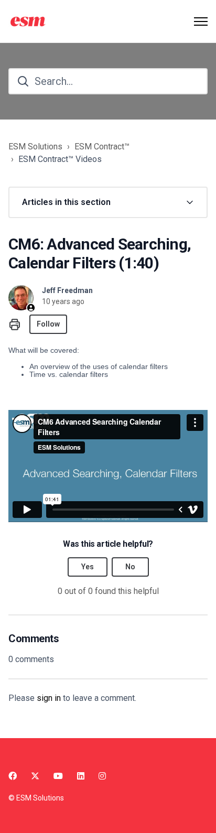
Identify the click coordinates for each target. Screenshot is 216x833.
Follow (48, 324)
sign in (49, 698)
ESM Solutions (35, 147)
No (130, 566)
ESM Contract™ (101, 147)
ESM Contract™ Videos (60, 159)
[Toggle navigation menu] (201, 21)
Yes (87, 566)
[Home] (29, 21)
